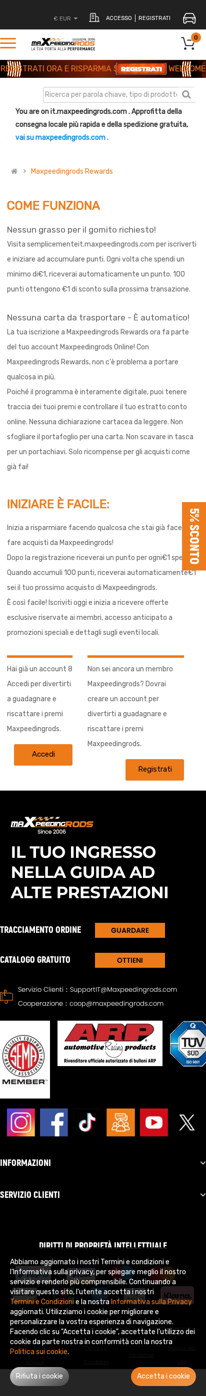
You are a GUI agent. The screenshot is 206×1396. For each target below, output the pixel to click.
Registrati (155, 769)
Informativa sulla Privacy (151, 1302)
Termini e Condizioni (42, 1302)
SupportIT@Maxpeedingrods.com (123, 989)
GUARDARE (130, 930)
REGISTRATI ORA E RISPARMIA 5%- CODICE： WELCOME (103, 68)
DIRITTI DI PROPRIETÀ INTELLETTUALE (103, 1246)
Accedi (43, 754)
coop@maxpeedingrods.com (117, 1003)
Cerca (186, 94)
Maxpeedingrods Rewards (72, 171)
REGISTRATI (154, 18)
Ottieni (130, 960)
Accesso (119, 18)
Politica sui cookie (39, 1352)
